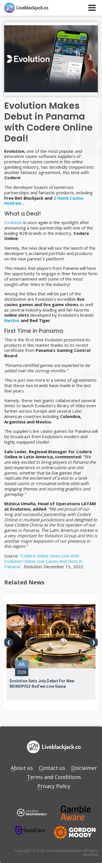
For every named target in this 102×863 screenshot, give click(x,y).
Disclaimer (84, 767)
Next (93, 642)
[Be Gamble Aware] (75, 813)
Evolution (13, 222)
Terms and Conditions (54, 777)
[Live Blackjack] (32, 813)
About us (22, 767)
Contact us (52, 767)
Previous (8, 642)
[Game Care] (30, 830)
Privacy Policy (53, 786)
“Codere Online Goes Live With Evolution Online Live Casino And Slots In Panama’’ (43, 561)
